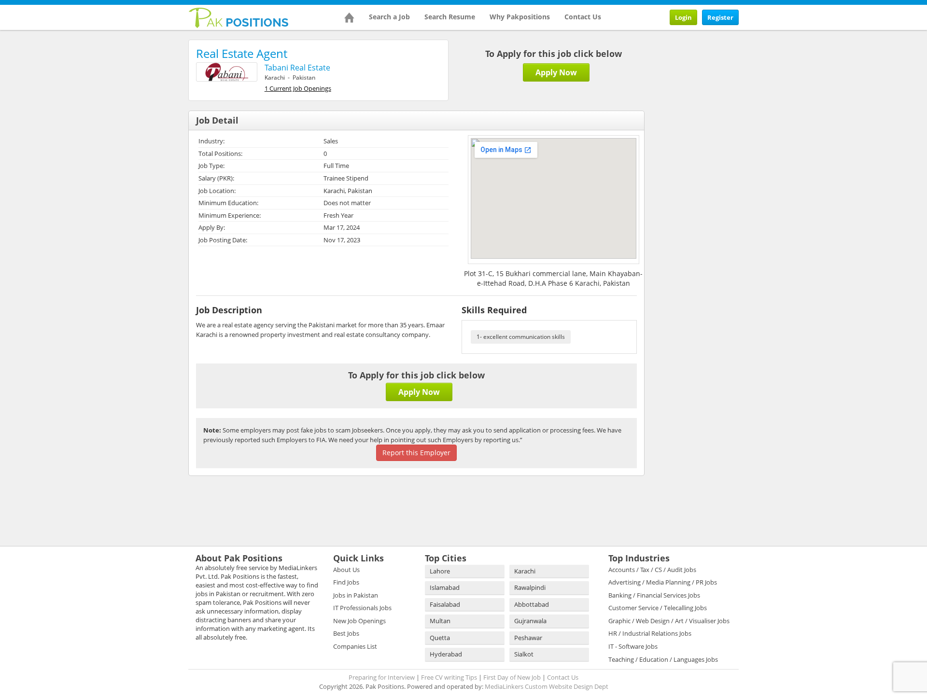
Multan (440, 620)
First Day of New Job (512, 677)
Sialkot (524, 654)
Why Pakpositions (520, 16)
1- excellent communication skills (521, 337)
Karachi (524, 571)
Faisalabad (445, 604)
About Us (346, 569)
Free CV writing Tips (449, 677)
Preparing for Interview (382, 677)
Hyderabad (446, 654)
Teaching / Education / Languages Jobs (663, 659)
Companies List (355, 646)
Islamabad (445, 587)
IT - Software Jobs (633, 646)
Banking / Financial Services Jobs (654, 595)
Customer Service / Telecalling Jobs (657, 607)
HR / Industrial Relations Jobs (649, 633)
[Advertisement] (719, 100)
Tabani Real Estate (297, 67)
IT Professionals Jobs (362, 607)
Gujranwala (530, 620)
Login (683, 17)
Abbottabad (531, 604)
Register (720, 17)
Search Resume (449, 16)
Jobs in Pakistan (355, 595)
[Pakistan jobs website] (238, 17)
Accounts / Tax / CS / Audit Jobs (652, 569)
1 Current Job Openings (298, 88)
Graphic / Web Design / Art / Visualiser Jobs (669, 620)
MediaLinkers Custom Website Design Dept (546, 686)
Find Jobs (346, 582)
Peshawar (528, 637)
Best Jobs (346, 633)
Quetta (440, 637)
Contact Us (582, 16)
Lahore (440, 571)
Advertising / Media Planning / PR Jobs (662, 582)
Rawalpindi (530, 587)
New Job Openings (359, 620)
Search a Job (389, 16)
